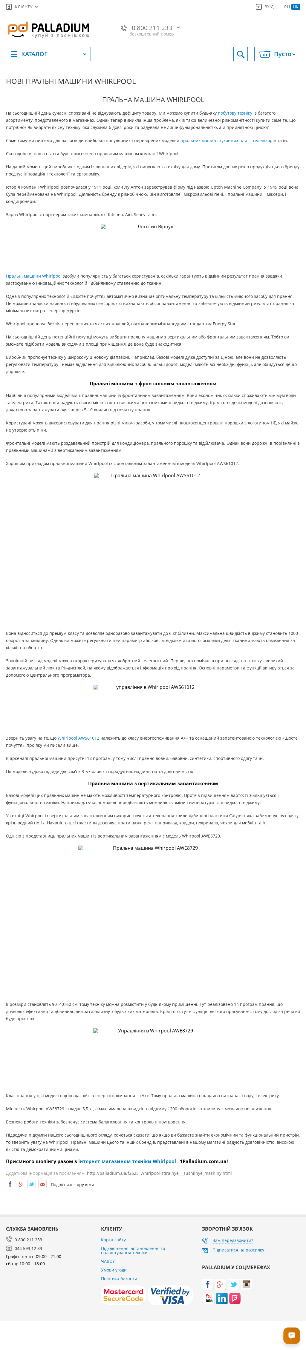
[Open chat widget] (291, 1335)
